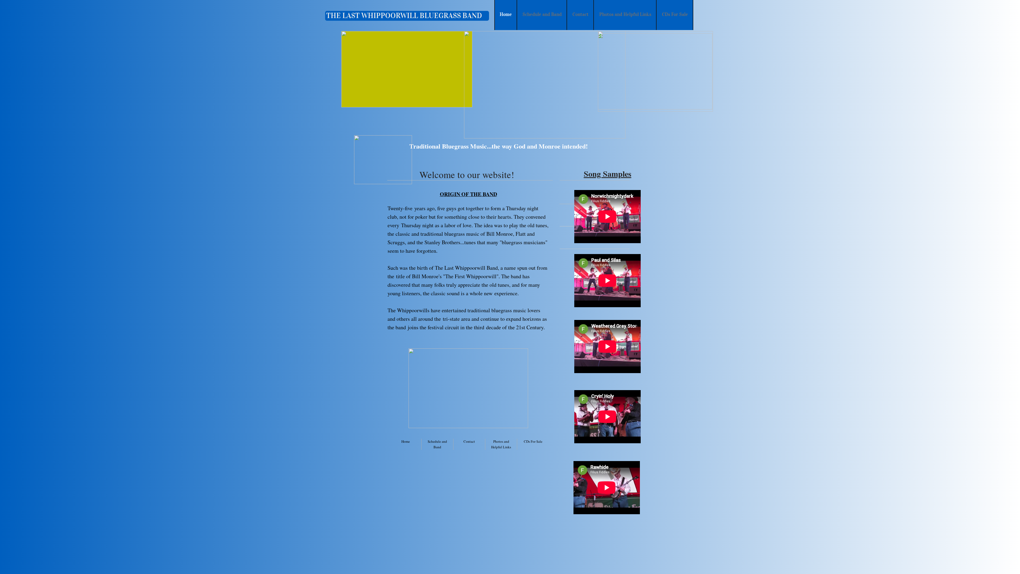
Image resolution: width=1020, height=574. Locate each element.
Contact (469, 441)
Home (405, 441)
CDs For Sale (533, 441)
